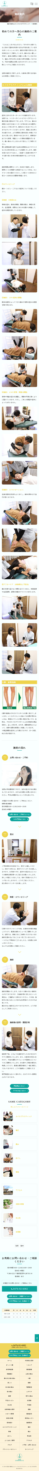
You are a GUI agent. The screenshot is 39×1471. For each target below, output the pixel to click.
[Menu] (36, 4)
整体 (22, 1246)
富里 (16, 1246)
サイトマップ (29, 1449)
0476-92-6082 (7, 803)
